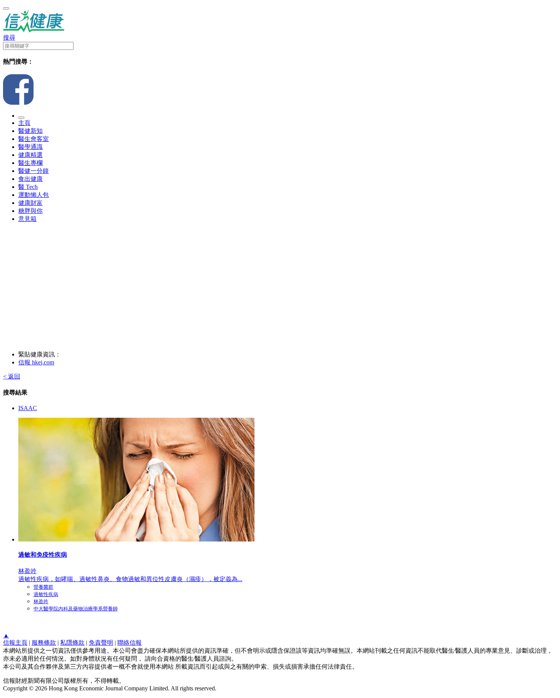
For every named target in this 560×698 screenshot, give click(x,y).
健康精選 (30, 155)
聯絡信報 (129, 642)
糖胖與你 (30, 211)
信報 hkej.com (36, 362)
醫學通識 (30, 147)
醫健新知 (30, 131)
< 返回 (11, 376)
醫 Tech (28, 187)
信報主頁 (15, 642)
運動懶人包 (33, 195)
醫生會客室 (33, 139)
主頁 (24, 123)
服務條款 (44, 642)
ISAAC (27, 408)
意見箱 (27, 219)
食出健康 (30, 179)
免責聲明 (101, 642)
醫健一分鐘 (33, 171)
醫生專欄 (30, 163)
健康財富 (30, 203)
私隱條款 (72, 642)
